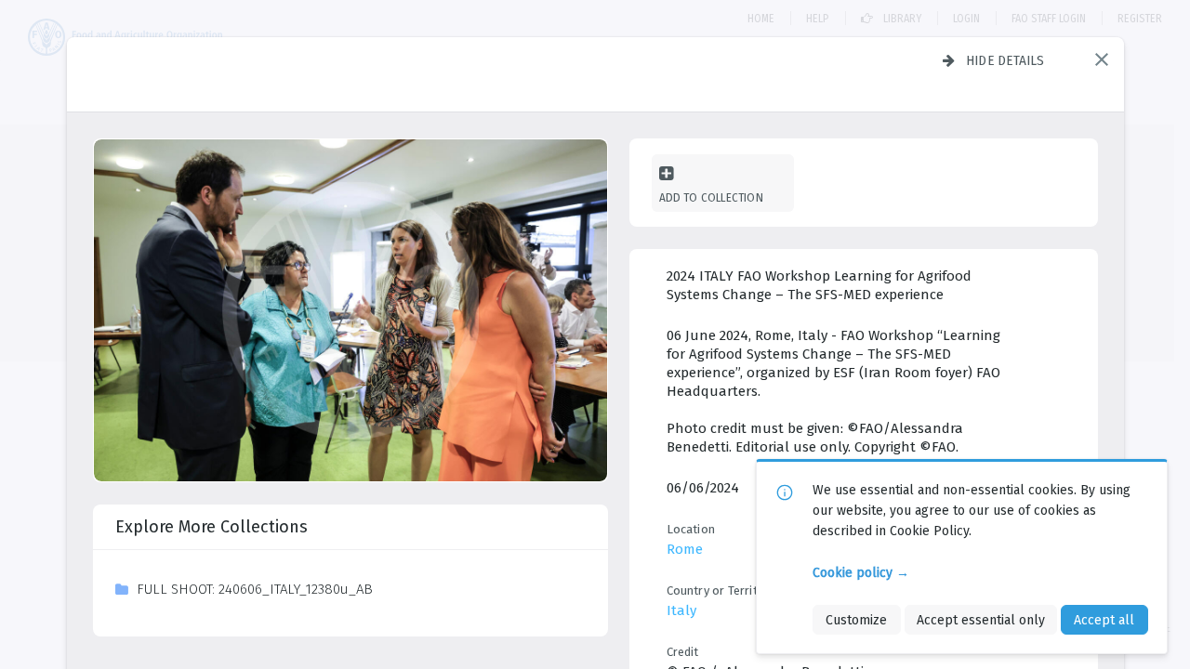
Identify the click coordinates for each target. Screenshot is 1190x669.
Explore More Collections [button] (211, 527)
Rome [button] (685, 549)
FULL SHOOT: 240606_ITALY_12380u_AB (255, 589)
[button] (1102, 59)
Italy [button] (681, 610)
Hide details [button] (1005, 60)
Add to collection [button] (711, 197)
